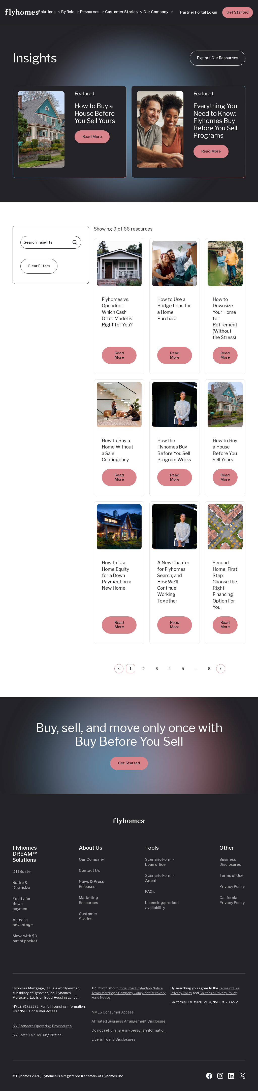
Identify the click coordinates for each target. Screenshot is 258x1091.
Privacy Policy (232, 886)
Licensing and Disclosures (113, 1039)
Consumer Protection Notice (140, 988)
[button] (49, 12)
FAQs (150, 891)
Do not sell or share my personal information (128, 1030)
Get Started (238, 12)
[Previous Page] (118, 668)
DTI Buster (22, 871)
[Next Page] (220, 668)
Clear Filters (39, 266)
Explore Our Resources (217, 58)
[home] (22, 13)
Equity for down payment (21, 903)
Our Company (91, 859)
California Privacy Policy (218, 993)
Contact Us (89, 870)
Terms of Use (231, 875)
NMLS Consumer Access (112, 1012)
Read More (92, 136)
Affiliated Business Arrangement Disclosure (128, 1021)
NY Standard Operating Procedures (42, 1026)
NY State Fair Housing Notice (37, 1035)
